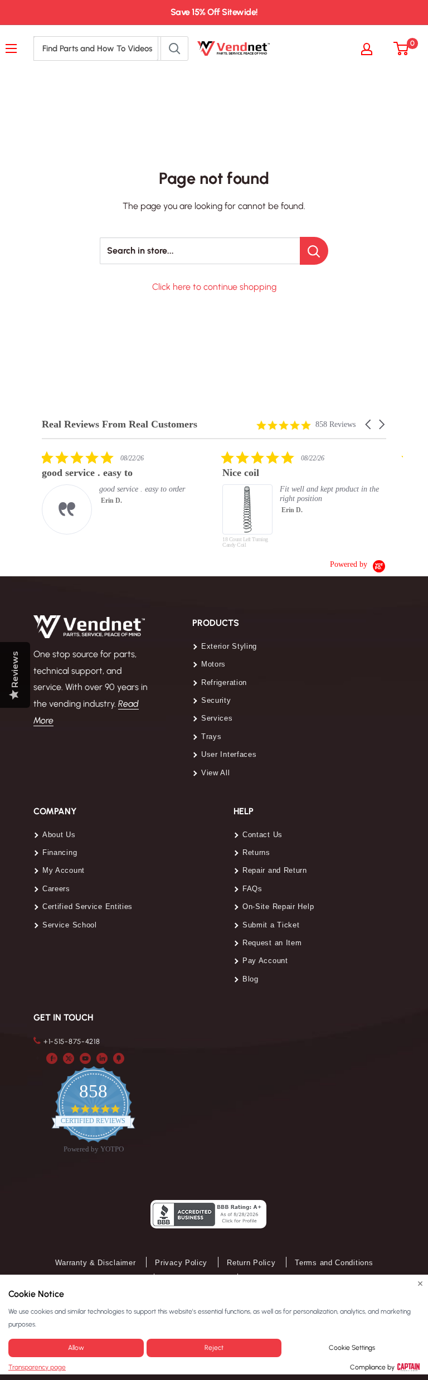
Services (217, 718)
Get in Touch (63, 1017)
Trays (211, 736)
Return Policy (251, 1262)
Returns (256, 852)
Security (216, 700)
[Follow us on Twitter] (68, 1057)
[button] (369, 424)
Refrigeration (224, 682)
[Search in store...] (314, 251)
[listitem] (125, 492)
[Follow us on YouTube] (85, 1057)
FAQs (252, 889)
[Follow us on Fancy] (118, 1057)
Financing (59, 852)
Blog (250, 979)
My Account (63, 870)
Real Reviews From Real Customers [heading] (119, 424)
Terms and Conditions (334, 1262)
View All (215, 773)
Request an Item (272, 943)
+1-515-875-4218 (71, 1041)
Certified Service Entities (87, 906)
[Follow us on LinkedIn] (102, 1057)
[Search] (174, 48)
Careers (56, 889)
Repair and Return (274, 870)
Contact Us (262, 834)
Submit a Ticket (271, 925)
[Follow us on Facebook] (51, 1057)
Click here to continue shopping (214, 286)
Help (244, 811)
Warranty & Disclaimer (95, 1262)
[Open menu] (14, 48)
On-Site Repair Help (278, 906)
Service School (69, 925)
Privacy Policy (181, 1262)
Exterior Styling (229, 646)
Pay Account (265, 960)
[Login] (372, 48)
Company (55, 811)
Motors (213, 664)
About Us (59, 834)
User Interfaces (229, 754)
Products (215, 623)
